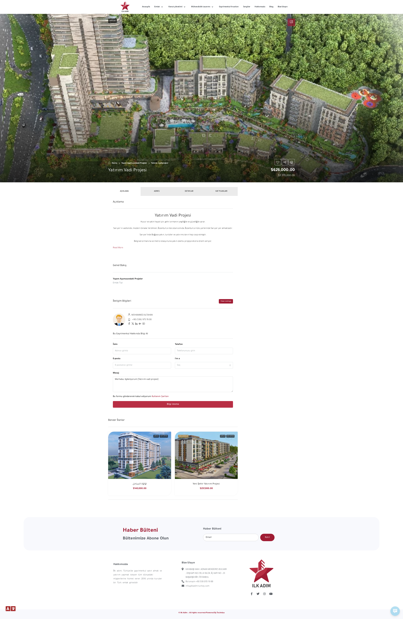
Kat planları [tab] (221, 191)
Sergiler (246, 7)
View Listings (226, 301)
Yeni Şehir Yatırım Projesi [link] (206, 484)
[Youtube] (271, 594)
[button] (201, 98)
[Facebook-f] (251, 594)
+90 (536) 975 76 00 (142, 319)
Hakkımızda (260, 7)
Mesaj (116, 373)
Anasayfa (146, 7)
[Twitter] (258, 594)
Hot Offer (163, 436)
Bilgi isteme (173, 404)
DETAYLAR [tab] (189, 191)
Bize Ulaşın (283, 7)
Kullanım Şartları (160, 396)
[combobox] (204, 365)
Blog (271, 7)
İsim (115, 344)
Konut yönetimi (175, 7)
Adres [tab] (157, 191)
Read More (118, 248)
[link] (139, 455)
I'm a (177, 359)
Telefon (179, 344)
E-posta (116, 359)
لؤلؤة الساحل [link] (140, 484)
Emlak (157, 7)
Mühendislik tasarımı (200, 7)
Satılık (156, 436)
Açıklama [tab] (124, 191)
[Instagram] (264, 594)
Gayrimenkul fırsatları (229, 7)
